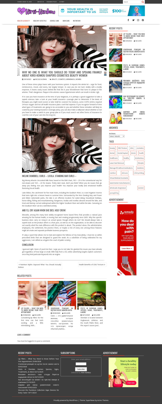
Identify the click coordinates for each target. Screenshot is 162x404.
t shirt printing (139, 173)
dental (112, 153)
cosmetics (61, 79)
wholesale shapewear (118, 188)
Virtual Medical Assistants (119, 178)
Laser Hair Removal (117, 163)
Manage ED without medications (121, 168)
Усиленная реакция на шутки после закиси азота (62, 309)
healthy (126, 158)
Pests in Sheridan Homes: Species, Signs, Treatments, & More (92, 310)
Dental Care (54, 20)
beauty (54, 79)
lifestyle (141, 163)
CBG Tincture (122, 148)
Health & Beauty (23, 20)
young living (114, 193)
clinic (132, 148)
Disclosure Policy (52, 2)
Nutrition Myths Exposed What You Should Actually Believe (39, 265)
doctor (133, 153)
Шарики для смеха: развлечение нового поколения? (134, 113)
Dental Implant (123, 153)
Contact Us (40, 2)
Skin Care (66, 20)
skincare (125, 173)
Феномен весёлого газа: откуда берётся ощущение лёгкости (134, 82)
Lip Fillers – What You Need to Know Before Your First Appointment (32, 310)
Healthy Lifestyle (40, 20)
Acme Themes (103, 400)
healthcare (114, 158)
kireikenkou (70, 79)
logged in (31, 341)
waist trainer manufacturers (120, 183)
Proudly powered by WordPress (65, 400)
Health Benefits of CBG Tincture (91, 264)
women (78, 79)
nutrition (113, 173)
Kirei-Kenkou (86, 372)
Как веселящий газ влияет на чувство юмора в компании (134, 98)
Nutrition (76, 20)
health (141, 153)
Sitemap (62, 2)
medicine (140, 168)
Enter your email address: (81, 366)
